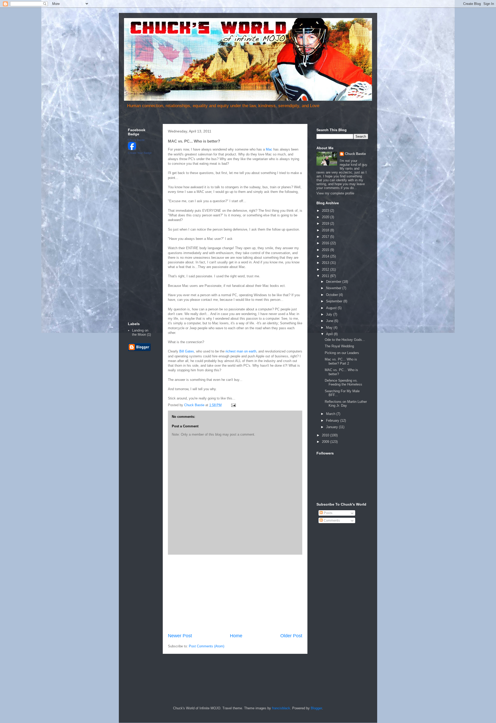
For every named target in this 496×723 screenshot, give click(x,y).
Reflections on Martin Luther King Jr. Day (346, 404)
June (330, 321)
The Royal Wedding (339, 346)
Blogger (316, 708)
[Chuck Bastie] (132, 149)
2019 (326, 223)
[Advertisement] (235, 593)
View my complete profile (335, 193)
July (329, 314)
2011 (326, 276)
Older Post (291, 635)
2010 (326, 435)
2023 (326, 211)
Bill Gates (186, 351)
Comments (331, 520)
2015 (326, 250)
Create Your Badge (140, 152)
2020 (326, 217)
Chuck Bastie (136, 140)
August (332, 308)
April (330, 334)
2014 (326, 256)
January (332, 427)
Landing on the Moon (140, 332)
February (333, 420)
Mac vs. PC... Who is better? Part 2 (341, 361)
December (334, 282)
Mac (269, 149)
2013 (326, 263)
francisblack (281, 708)
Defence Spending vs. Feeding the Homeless (343, 383)
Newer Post (180, 635)
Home (236, 635)
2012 (326, 269)
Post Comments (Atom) (206, 646)
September (334, 301)
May (330, 327)
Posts (327, 513)
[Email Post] (233, 405)
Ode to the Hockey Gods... (345, 340)
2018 (326, 230)
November (334, 288)
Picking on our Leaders (342, 353)
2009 (326, 442)
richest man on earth (241, 351)
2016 (326, 243)
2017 (326, 237)
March (331, 414)
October (332, 295)
